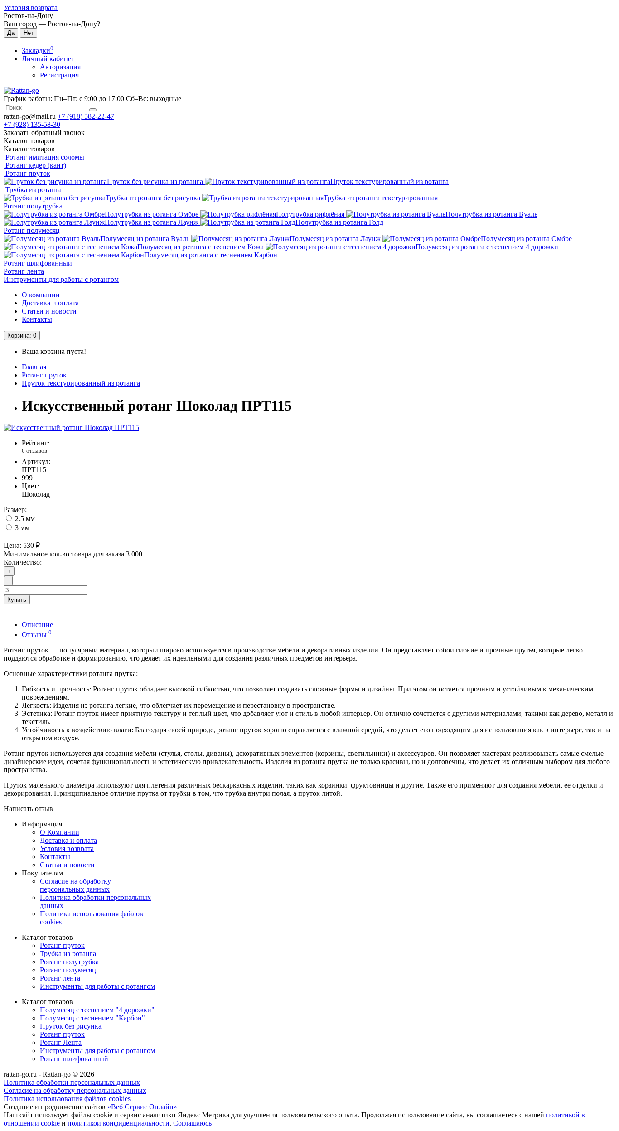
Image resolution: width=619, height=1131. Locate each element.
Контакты (37, 319)
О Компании (59, 832)
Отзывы (37, 634)
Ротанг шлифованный (38, 263)
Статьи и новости (49, 311)
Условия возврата (31, 7)
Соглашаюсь (192, 1123)
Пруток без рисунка (71, 1026)
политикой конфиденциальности (118, 1123)
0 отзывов (34, 450)
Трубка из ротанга (33, 189)
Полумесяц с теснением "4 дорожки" (97, 1010)
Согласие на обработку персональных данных (75, 885)
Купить (16, 599)
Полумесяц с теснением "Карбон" (92, 1018)
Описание (37, 624)
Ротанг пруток (27, 173)
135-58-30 (32, 124)
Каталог (29, 149)
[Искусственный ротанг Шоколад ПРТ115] (71, 427)
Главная (34, 367)
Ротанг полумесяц (32, 230)
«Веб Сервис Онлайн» (142, 1107)
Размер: (15, 509)
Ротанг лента (24, 271)
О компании (41, 295)
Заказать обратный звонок (44, 132)
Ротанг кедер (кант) (35, 165)
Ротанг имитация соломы (44, 157)
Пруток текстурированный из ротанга (81, 383)
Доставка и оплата (50, 303)
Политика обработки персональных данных (72, 1082)
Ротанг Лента (61, 1042)
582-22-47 (86, 116)
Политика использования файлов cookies (67, 1098)
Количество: (23, 562)
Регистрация (59, 75)
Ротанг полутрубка (33, 206)
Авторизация (60, 67)
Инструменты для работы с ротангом (61, 279)
